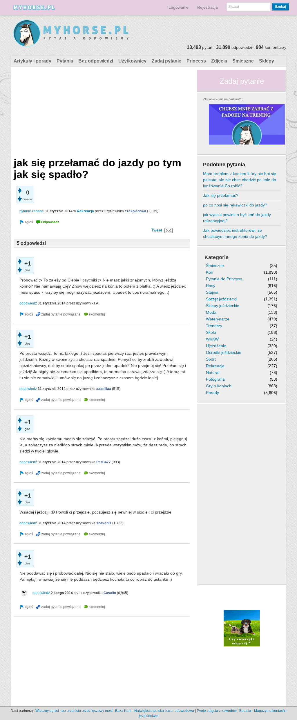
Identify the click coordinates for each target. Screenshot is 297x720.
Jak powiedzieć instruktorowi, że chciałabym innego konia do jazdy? (235, 233)
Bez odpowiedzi (95, 60)
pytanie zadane (31, 211)
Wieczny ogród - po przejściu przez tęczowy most (74, 711)
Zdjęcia (219, 60)
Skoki (211, 332)
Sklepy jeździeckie (222, 305)
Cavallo (110, 593)
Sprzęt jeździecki (221, 299)
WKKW (212, 339)
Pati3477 (103, 462)
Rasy (210, 285)
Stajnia (212, 292)
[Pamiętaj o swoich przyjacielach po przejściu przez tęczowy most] (242, 627)
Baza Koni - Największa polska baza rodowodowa (154, 711)
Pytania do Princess (224, 279)
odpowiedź (28, 303)
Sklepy (266, 60)
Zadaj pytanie (166, 60)
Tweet (156, 230)
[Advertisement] (102, 110)
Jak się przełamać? (220, 195)
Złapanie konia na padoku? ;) (223, 99)
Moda (211, 312)
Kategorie (216, 257)
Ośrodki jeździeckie (223, 352)
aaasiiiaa (103, 389)
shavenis (103, 523)
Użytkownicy (132, 60)
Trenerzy (214, 325)
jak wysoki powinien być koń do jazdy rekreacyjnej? (237, 217)
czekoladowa (135, 211)
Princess (196, 60)
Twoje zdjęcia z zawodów (217, 711)
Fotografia (215, 379)
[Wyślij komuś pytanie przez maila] (168, 230)
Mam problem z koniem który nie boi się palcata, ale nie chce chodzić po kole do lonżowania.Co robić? (239, 179)
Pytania (65, 60)
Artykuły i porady (32, 60)
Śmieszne (243, 60)
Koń (209, 272)
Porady (212, 392)
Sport (211, 359)
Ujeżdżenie (216, 345)
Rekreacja (85, 211)
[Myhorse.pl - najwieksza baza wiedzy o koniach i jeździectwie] (71, 33)
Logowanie (179, 7)
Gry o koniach (218, 386)
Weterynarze (217, 319)
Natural (212, 372)
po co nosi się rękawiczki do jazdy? (235, 205)
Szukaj (280, 7)
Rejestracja (207, 7)
